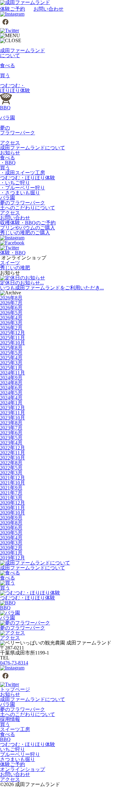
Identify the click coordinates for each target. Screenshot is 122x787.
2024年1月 (11, 402)
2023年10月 (12, 417)
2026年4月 (11, 317)
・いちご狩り (15, 182)
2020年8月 (11, 522)
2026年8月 (11, 297)
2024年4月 (11, 397)
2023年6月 (11, 432)
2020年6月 (11, 527)
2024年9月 (11, 377)
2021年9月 (11, 487)
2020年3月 (11, 542)
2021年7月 (11, 492)
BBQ (5, 739)
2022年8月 (11, 462)
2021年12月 (12, 477)
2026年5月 (11, 312)
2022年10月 (12, 457)
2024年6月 (11, 387)
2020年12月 (12, 502)
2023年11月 (12, 412)
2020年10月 (12, 512)
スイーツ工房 (15, 729)
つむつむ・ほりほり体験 (27, 177)
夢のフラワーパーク (22, 202)
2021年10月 (12, 482)
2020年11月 (12, 507)
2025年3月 (11, 362)
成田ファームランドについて (32, 147)
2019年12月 (12, 557)
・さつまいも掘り (20, 192)
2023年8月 (11, 422)
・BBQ (8, 162)
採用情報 (10, 719)
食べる (7, 157)
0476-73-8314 (14, 662)
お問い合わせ (48, 9)
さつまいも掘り (17, 759)
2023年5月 (11, 437)
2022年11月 (12, 452)
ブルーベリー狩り (20, 754)
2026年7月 (11, 302)
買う (5, 167)
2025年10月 (12, 342)
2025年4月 (11, 357)
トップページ (15, 689)
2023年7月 (11, 427)
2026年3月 (11, 322)
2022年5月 (11, 467)
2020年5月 (11, 532)
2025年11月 (12, 337)
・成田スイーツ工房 (22, 172)
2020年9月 (11, 517)
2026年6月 (11, 307)
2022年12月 (12, 447)
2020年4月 (11, 537)
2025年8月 (11, 347)
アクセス (10, 212)
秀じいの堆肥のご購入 (25, 232)
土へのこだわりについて (27, 207)
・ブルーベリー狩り (22, 187)
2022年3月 (11, 472)
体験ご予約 (12, 9)
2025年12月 (12, 332)
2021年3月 (11, 497)
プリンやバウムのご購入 (27, 227)
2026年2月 (11, 327)
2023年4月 (11, 442)
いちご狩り (12, 749)
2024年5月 (11, 392)
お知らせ (10, 152)
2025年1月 (11, 367)
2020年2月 (11, 547)
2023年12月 (12, 407)
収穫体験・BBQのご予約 (28, 222)
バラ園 (7, 197)
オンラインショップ (22, 769)
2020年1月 (11, 552)
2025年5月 (11, 352)
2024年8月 (11, 382)
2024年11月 (12, 372)
